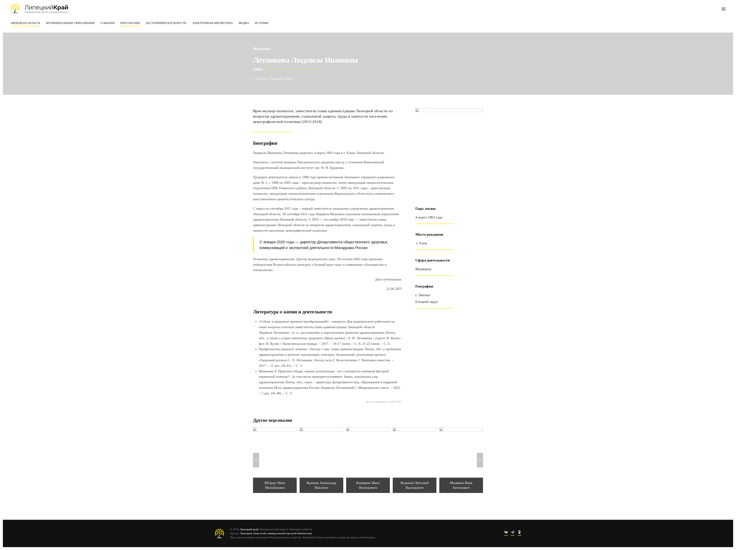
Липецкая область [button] (25, 23)
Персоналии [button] (130, 23)
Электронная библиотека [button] (212, 23)
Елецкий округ (281, 78)
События (107, 23)
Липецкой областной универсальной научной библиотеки (276, 533)
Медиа (244, 23)
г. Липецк (260, 78)
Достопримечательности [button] (166, 23)
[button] (723, 8)
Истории (261, 23)
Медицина (262, 49)
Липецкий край (249, 529)
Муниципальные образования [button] (70, 23)
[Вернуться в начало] (39, 8)
